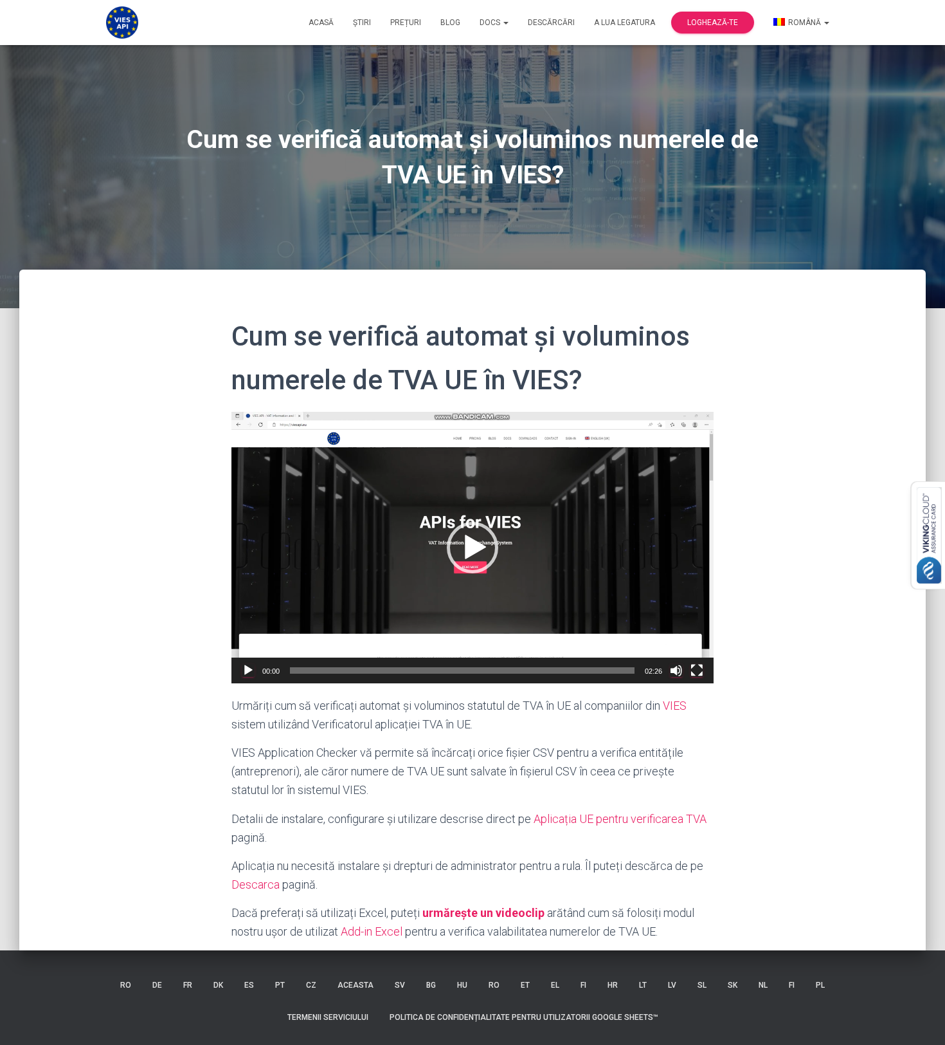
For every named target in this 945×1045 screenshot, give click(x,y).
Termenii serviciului (327, 1017)
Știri (362, 22)
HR (613, 985)
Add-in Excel (371, 931)
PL (820, 985)
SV (400, 985)
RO (125, 985)
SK (732, 985)
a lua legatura (624, 22)
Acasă (321, 22)
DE (157, 985)
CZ (311, 985)
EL (555, 985)
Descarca (255, 884)
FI (583, 985)
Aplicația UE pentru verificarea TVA (620, 819)
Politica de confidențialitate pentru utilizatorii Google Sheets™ (524, 1017)
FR (187, 985)
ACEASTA (356, 985)
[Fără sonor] (676, 670)
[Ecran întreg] (696, 670)
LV (672, 985)
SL (702, 985)
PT (280, 985)
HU (462, 985)
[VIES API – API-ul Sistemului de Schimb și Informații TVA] (122, 22)
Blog (450, 22)
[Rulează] (248, 670)
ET (525, 985)
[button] (472, 547)
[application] (472, 547)
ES (249, 985)
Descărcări (551, 22)
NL (763, 985)
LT (643, 985)
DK (218, 985)
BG (431, 985)
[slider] (462, 670)
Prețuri (405, 22)
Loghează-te (712, 22)
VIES (675, 705)
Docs (491, 22)
